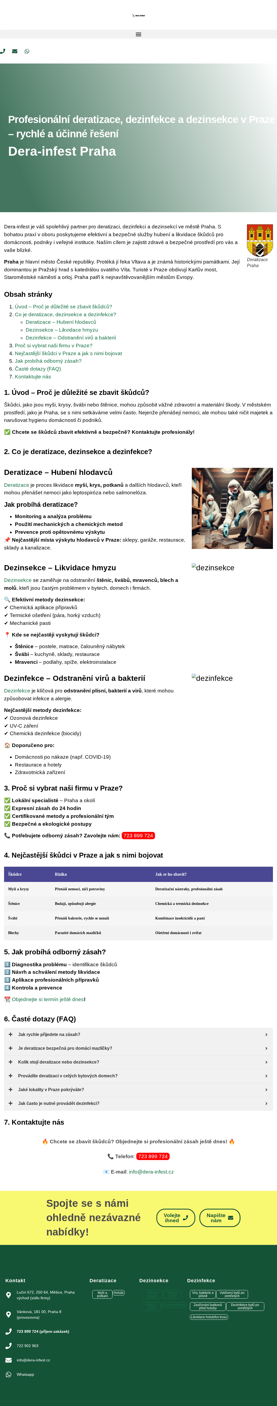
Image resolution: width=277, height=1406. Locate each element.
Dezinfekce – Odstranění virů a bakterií (71, 338)
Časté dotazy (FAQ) (38, 369)
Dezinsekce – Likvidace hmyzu (62, 330)
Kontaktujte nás (33, 376)
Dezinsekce (18, 580)
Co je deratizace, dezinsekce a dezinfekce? (65, 314)
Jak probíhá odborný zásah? (48, 361)
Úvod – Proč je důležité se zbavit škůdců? (63, 306)
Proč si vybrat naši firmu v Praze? (54, 345)
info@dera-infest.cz (151, 1172)
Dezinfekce (17, 691)
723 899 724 (138, 835)
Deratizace (16, 485)
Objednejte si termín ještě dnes (48, 999)
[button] (138, 34)
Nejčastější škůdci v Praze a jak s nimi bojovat (68, 353)
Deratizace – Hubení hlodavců (61, 322)
